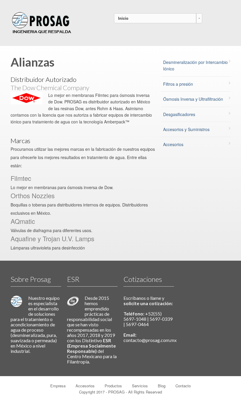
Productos (113, 385)
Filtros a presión (178, 84)
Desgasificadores (179, 114)
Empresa (58, 385)
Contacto (183, 385)
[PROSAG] (41, 21)
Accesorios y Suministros (186, 129)
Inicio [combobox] (123, 18)
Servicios (140, 385)
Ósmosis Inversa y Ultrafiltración (193, 99)
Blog (161, 385)
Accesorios (173, 144)
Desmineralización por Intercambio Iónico (195, 65)
